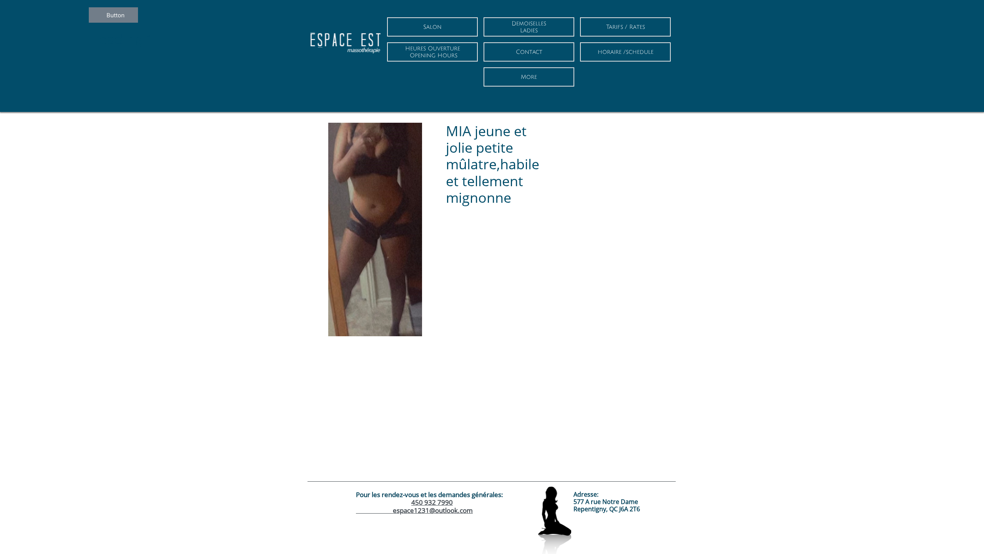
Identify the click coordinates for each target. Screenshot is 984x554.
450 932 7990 (432, 502)
